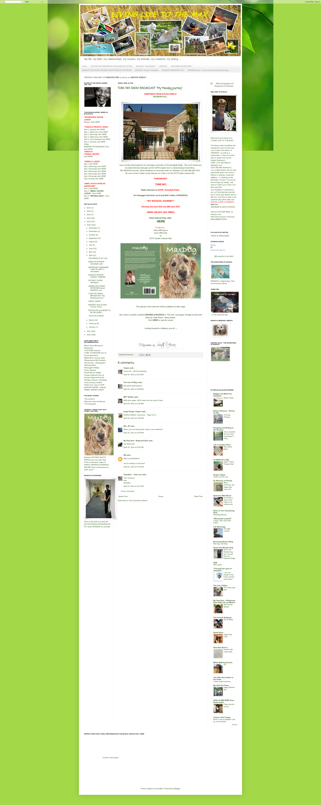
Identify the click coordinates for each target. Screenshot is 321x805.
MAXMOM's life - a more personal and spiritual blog (208, 70)
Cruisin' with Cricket (221, 717)
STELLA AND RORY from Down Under (223, 701)
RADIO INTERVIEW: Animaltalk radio (96, 263)
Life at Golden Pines (222, 445)
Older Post (198, 496)
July (91, 245)
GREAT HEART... (95, 301)
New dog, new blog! (220, 544)
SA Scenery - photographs (95, 363)
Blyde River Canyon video (95, 358)
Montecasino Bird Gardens (95, 360)
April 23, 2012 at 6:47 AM (134, 486)
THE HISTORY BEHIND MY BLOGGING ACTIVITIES (111, 66)
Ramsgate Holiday (92, 368)
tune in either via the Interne (145, 173)
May (91, 252)
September (93, 238)
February (93, 323)
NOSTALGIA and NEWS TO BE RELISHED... (99, 311)
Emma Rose (218, 632)
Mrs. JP (127, 426)
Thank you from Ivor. (220, 477)
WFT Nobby (129, 397)
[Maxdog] (212, 247)
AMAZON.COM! (112, 77)
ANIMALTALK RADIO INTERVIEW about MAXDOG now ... (96, 288)
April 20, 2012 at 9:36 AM (134, 404)
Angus (126, 368)
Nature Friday (228, 398)
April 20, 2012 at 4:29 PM (134, 433)
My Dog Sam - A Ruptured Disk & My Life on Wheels (224, 601)
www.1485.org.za (160, 230)
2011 (89, 331)
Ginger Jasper (219, 475)
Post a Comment (127, 491)
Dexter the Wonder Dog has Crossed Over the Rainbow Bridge (229, 554)
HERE (161, 221)
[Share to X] (144, 355)
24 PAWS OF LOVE (221, 460)
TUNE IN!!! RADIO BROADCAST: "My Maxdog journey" (96, 296)
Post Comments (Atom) (138, 500)
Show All (234, 724)
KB (125, 455)
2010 (89, 335)
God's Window (90, 370)
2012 (89, 225)
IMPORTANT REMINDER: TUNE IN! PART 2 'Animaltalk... (98, 269)
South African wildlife (93, 373)
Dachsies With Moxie (222, 496)
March (91, 320)
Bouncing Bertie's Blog (223, 542)
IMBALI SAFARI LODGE (94, 390)
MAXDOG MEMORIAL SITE (173, 70)
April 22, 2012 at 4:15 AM (134, 467)
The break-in (90, 399)
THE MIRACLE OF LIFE (97, 258)
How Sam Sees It (220, 647)
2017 (89, 208)
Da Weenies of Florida (222, 481)
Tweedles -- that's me (133, 475)
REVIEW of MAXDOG (154, 315)
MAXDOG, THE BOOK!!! (145, 66)
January (92, 327)
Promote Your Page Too (218, 250)
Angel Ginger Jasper (132, 411)
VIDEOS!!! (163, 66)
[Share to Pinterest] (149, 355)
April (91, 255)
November (93, 231)
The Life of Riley (131, 382)
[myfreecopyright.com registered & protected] (224, 86)
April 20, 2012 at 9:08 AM (134, 389)
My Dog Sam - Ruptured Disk (136, 441)
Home (84, 66)
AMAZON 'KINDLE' (138, 77)
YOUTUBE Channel (92, 350)
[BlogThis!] (142, 355)
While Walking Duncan (222, 662)
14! (225, 664)
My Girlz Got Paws (221, 685)
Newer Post (123, 496)
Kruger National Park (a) (94, 375)
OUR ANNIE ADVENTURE (181, 66)
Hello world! (217, 565)
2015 (89, 215)
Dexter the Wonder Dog (223, 548)
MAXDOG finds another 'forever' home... (97, 306)
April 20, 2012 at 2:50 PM (134, 418)
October (92, 235)
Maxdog (213, 245)
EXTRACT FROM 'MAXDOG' (95, 281)
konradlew (159, 789)
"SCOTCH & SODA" (96, 316)
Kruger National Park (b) (94, 377)
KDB (215, 563)
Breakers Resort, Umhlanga (96, 380)
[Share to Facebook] (147, 355)
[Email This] (140, 355)
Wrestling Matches (220, 515)
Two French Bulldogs (222, 618)
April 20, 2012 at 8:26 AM (134, 375)
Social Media (228, 620)
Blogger (177, 789)
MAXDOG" (215, 153)
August (92, 242)
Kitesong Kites (90, 365)
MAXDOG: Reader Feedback (146, 70)
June (91, 248)
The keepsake (90, 404)
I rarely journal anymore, (222, 681)
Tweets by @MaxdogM (220, 236)
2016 (89, 211)
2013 (89, 221)
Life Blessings (219, 527)
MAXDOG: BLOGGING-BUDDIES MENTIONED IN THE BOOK (106, 70)
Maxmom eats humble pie (95, 401)
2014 (89, 218)
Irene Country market (93, 382)
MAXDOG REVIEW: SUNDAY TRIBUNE (96, 276)
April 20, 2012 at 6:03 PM (134, 447)
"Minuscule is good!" (222, 519)
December (93, 228)
